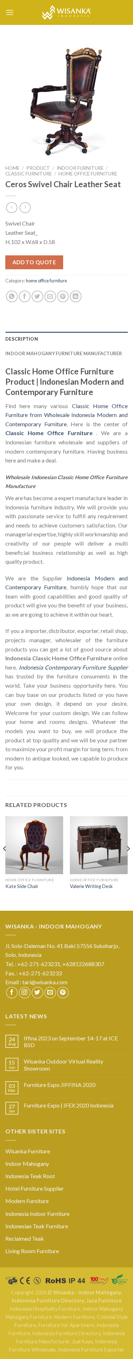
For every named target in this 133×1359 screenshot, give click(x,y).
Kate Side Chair (21, 886)
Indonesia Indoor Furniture (37, 1213)
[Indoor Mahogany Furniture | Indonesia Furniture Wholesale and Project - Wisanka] (66, 12)
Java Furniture (104, 1301)
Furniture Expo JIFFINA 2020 (59, 1084)
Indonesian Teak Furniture (36, 1226)
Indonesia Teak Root (30, 1176)
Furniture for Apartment (66, 1325)
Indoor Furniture (80, 168)
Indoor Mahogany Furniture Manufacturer (63, 353)
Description (21, 339)
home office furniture (88, 174)
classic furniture (28, 174)
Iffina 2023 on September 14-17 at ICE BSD (71, 1041)
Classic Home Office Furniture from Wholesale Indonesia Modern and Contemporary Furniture (66, 414)
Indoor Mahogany (27, 1163)
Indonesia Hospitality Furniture (45, 1309)
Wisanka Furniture (27, 1151)
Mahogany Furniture (29, 1317)
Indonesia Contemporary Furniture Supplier (73, 667)
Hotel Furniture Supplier (34, 1188)
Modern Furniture (27, 1200)
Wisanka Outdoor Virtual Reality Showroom (63, 1064)
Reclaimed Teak (24, 1238)
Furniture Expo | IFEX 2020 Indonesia (68, 1105)
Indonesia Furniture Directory (48, 1301)
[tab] (66, 339)
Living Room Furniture (32, 1250)
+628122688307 (83, 963)
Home (12, 168)
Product (38, 168)
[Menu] (9, 12)
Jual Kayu (82, 1341)
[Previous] (5, 863)
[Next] (128, 863)
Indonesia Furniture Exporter (91, 1350)
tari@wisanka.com (45, 982)
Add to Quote (34, 262)
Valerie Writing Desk (91, 886)
